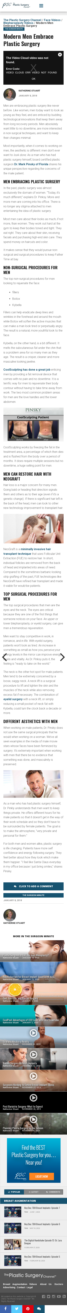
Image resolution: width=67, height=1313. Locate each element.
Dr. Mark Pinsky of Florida (31, 164)
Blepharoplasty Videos (18, 23)
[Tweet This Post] (17, 1309)
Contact (21, 1287)
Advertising (9, 1287)
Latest (34, 1192)
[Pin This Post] (28, 1309)
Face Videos (52, 20)
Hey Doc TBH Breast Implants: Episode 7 (42, 1208)
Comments (54, 1192)
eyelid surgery (13, 699)
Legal (30, 1287)
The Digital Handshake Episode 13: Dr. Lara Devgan (43, 1242)
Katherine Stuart (29, 90)
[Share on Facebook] (5, 1309)
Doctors (58, 1284)
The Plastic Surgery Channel (22, 20)
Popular (15, 1192)
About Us (45, 1284)
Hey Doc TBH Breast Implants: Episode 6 (42, 1224)
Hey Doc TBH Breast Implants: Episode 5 (42, 1256)
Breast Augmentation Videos (20, 1284)
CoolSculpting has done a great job (26, 369)
